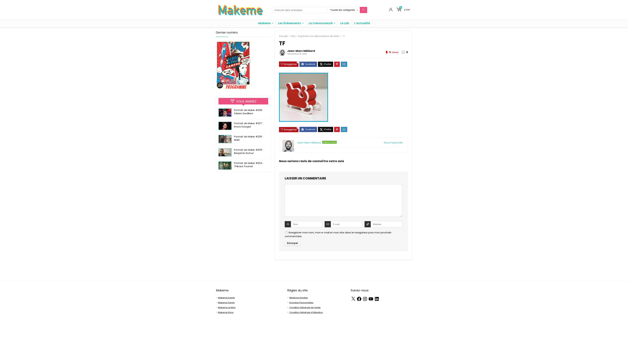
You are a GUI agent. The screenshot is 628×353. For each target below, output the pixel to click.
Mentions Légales (298, 297)
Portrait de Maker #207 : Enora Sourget (248, 125)
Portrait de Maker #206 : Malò (248, 138)
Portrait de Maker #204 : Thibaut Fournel (248, 164)
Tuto (293, 36)
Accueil (283, 36)
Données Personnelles (301, 302)
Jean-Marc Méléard (301, 51)
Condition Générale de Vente (305, 307)
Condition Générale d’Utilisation (306, 312)
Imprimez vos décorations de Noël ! (319, 36)
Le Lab (344, 23)
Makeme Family (226, 302)
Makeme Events (226, 297)
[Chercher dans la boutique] (363, 10)
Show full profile (393, 142)
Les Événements (289, 23)
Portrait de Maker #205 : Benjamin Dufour (248, 151)
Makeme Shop (226, 312)
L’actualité (362, 23)
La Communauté (321, 23)
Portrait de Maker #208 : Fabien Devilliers (248, 111)
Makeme (264, 23)
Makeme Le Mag (227, 307)
